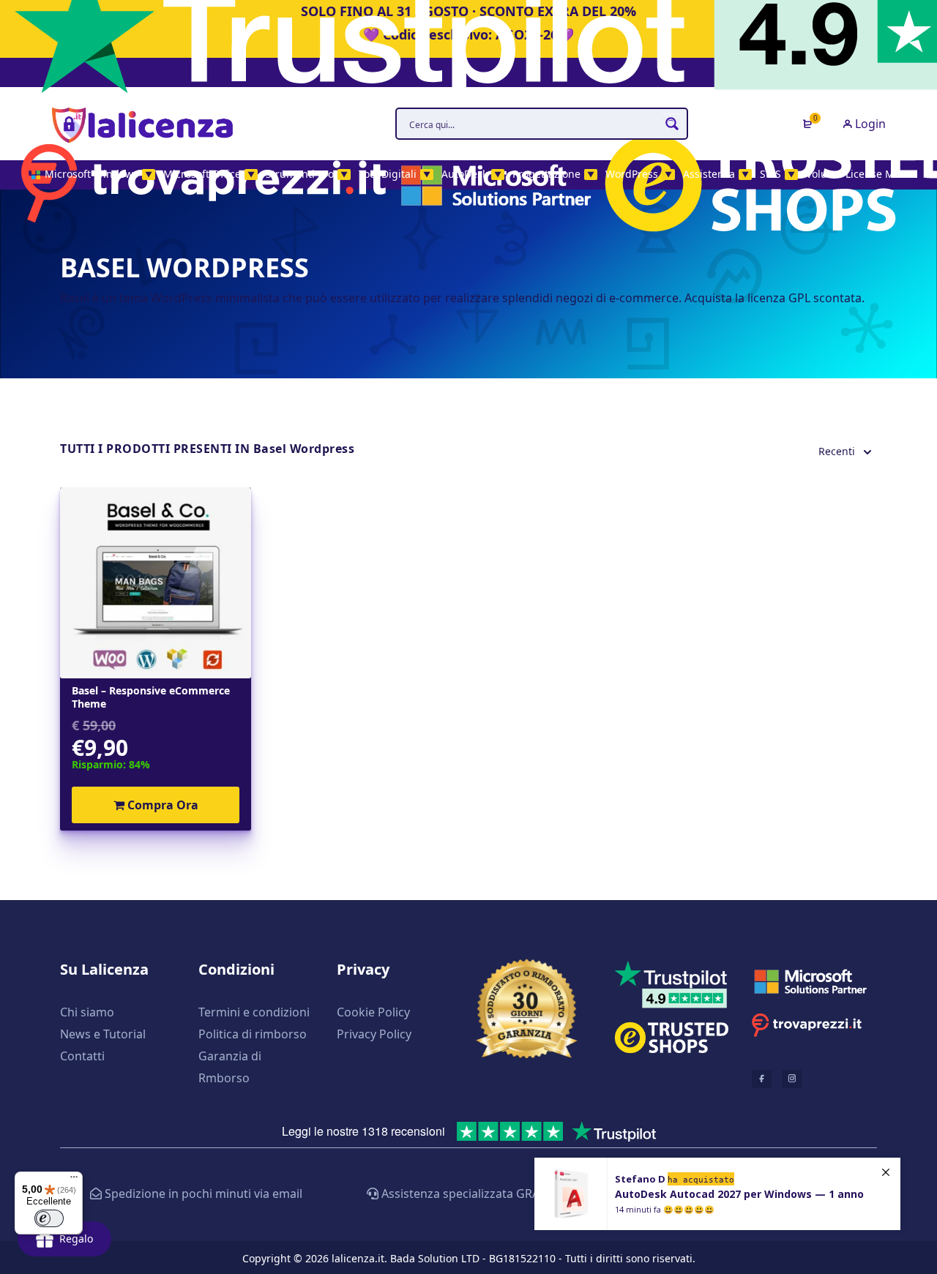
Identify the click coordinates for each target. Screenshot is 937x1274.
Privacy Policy (374, 1034)
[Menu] (74, 1180)
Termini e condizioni (254, 1012)
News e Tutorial (103, 1034)
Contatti (82, 1056)
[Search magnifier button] (672, 123)
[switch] (49, 1218)
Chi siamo (87, 1012)
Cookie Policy (373, 1012)
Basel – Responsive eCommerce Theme (151, 697)
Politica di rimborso (252, 1034)
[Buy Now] (717, 1194)
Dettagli (155, 583)
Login (869, 124)
